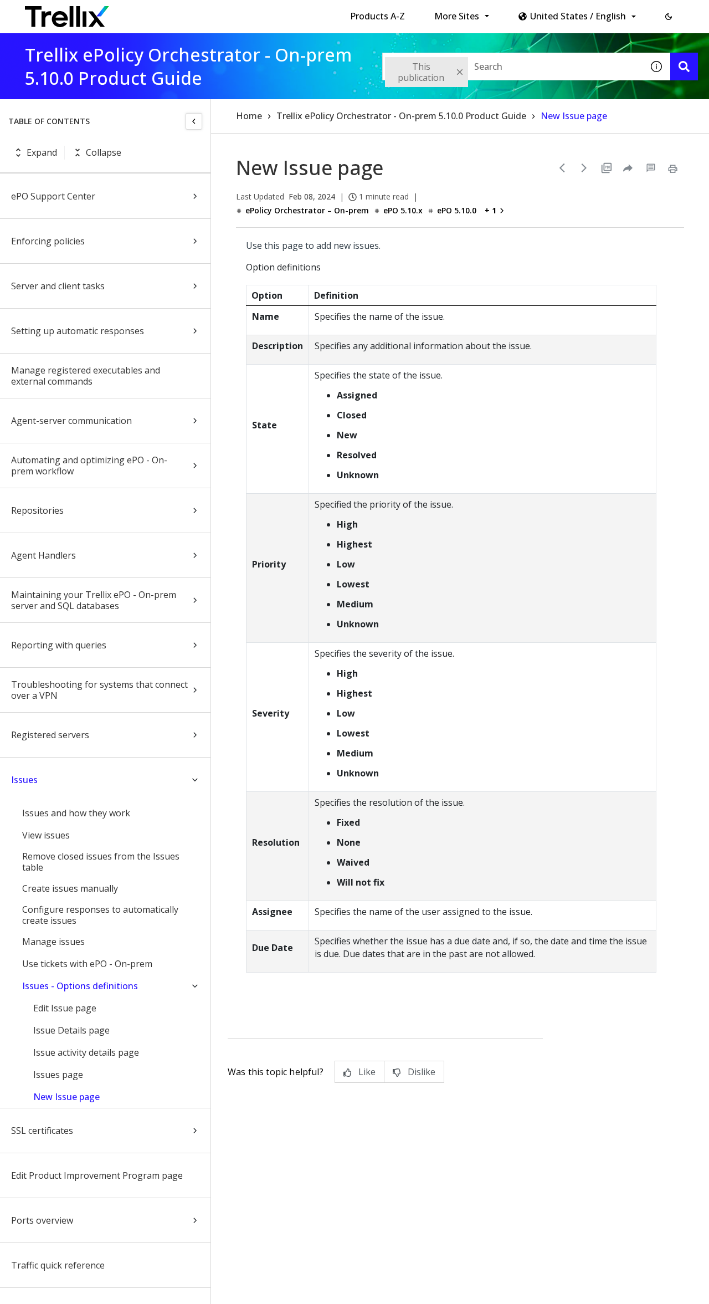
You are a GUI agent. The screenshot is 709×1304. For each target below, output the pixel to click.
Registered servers (50, 735)
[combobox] (512, 66)
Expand (42, 152)
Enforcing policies (48, 241)
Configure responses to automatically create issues (100, 915)
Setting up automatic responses (77, 331)
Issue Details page (71, 1030)
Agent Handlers (43, 555)
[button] (668, 17)
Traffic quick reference (58, 1265)
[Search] (684, 66)
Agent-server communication (71, 421)
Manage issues (53, 941)
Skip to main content (183, 13)
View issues (46, 835)
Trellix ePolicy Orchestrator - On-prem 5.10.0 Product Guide (401, 116)
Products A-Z (377, 16)
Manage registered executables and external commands (85, 375)
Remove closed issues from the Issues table (100, 862)
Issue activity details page (86, 1052)
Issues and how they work (76, 813)
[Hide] (194, 121)
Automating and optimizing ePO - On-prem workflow (89, 465)
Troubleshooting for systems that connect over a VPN (99, 690)
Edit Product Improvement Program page (97, 1175)
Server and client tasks (58, 286)
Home (249, 116)
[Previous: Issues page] (562, 168)
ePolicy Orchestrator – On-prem (307, 210)
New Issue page (66, 1097)
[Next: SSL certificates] (584, 168)
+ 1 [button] (490, 210)
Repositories (37, 510)
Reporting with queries (58, 645)
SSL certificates (42, 1130)
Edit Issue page (64, 1008)
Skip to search (267, 13)
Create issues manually (70, 888)
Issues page (58, 1074)
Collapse (103, 152)
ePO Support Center (53, 196)
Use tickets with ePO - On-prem (87, 964)
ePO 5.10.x (403, 210)
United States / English (578, 16)
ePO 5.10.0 (456, 210)
